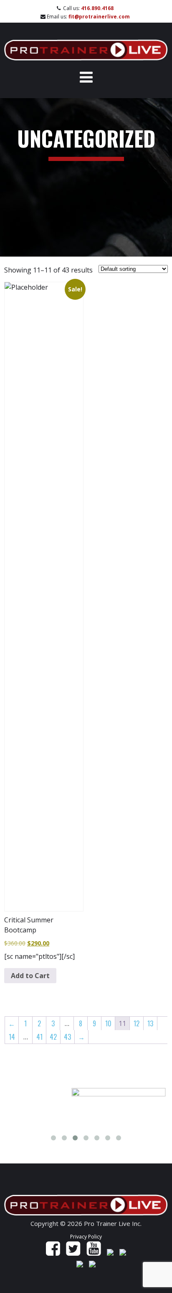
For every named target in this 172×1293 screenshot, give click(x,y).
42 (53, 1037)
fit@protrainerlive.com (99, 16)
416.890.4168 (97, 8)
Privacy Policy (86, 1236)
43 (67, 1037)
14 (12, 1037)
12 (136, 1023)
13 (150, 1023)
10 (108, 1023)
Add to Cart (30, 975)
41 (39, 1037)
